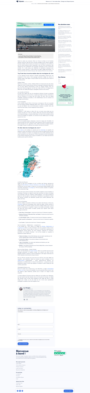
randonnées (42, 129)
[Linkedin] (24, 300)
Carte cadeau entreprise (20, 365)
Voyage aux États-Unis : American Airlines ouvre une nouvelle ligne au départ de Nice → (65, 46)
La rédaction (18, 374)
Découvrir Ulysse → (68, 390)
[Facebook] (27, 300)
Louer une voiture (19, 368)
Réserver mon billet (49, 24)
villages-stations (21, 260)
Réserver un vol (49, 1)
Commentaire (20, 311)
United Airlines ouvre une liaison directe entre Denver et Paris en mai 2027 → (65, 27)
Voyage (35, 3)
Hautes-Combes (33, 250)
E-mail (19, 329)
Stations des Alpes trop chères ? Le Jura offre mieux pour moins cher (35, 46)
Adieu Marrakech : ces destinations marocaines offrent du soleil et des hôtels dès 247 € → (65, 70)
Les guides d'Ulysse (20, 377)
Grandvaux (20, 204)
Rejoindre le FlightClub (20, 369)
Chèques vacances (19, 366)
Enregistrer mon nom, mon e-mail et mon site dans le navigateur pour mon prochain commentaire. (33, 340)
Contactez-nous (19, 383)
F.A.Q (17, 378)
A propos (18, 375)
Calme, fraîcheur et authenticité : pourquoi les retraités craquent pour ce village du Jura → (65, 61)
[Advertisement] (45, 13)
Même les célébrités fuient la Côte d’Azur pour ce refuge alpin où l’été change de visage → (65, 41)
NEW (59, 81)
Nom (19, 324)
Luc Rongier (26, 287)
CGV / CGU (18, 384)
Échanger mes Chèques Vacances (67, 1)
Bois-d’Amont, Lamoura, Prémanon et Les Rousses (34, 184)
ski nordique (31, 187)
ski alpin (21, 129)
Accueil (32, 3)
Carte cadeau (18, 363)
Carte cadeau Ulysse (56, 1)
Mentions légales (19, 386)
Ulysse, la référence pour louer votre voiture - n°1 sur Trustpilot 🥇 (29, 23)
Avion (59, 79)
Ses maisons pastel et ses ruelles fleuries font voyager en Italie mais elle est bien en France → (64, 37)
